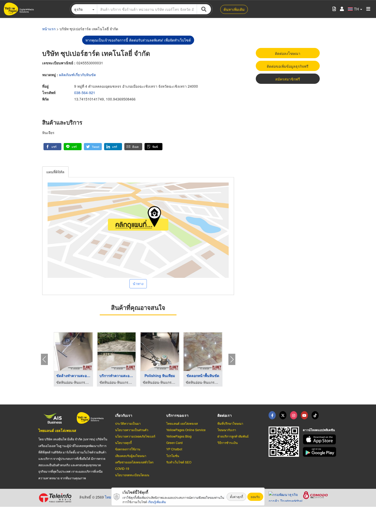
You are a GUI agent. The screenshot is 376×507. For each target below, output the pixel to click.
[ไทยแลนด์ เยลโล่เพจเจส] (282, 415)
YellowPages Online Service (186, 430)
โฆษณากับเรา (226, 430)
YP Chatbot (174, 449)
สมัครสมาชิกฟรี (287, 79)
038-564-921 (84, 92)
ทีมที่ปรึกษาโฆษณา (230, 423)
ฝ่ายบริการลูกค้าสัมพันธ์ (233, 436)
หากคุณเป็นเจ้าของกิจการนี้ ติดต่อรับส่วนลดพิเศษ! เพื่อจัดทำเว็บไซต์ (138, 40)
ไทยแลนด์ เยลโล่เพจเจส (57, 430)
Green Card (174, 442)
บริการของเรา (177, 415)
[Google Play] (320, 452)
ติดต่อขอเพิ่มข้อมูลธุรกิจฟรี (287, 66)
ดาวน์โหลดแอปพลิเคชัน (319, 430)
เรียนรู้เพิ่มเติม (157, 502)
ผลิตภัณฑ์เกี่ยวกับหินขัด (77, 74)
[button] (52, 146)
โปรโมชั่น (172, 455)
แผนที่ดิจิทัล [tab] (55, 171)
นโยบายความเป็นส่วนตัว (131, 430)
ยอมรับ (255, 496)
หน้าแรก (49, 28)
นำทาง (138, 283)
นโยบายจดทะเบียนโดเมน (132, 475)
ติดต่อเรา (224, 415)
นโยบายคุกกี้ (123, 442)
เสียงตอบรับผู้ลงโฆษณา (130, 455)
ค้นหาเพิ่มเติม (234, 9)
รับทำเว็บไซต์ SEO (178, 462)
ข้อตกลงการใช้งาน (127, 449)
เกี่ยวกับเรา (123, 415)
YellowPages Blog (179, 436)
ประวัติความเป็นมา (128, 423)
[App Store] (320, 439)
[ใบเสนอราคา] (334, 9)
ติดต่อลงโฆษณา (287, 53)
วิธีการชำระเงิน (227, 442)
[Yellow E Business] (272, 415)
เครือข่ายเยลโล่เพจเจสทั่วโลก (134, 462)
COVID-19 (122, 468)
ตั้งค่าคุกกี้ (236, 496)
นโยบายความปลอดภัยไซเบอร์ (135, 436)
